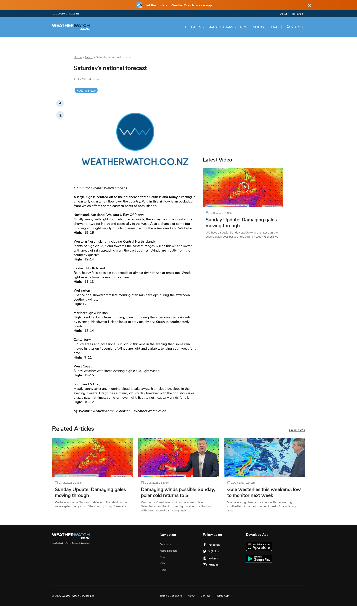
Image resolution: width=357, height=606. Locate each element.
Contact (205, 595)
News (244, 27)
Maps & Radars (220, 27)
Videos (258, 27)
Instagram (214, 558)
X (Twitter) (214, 551)
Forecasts (192, 27)
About (283, 14)
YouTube (213, 565)
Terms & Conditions (171, 595)
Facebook (214, 545)
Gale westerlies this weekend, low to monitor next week (264, 492)
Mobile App (297, 14)
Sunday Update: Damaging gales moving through (241, 223)
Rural (273, 27)
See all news (297, 430)
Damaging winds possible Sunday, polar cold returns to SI (178, 492)
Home (78, 57)
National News (86, 91)
